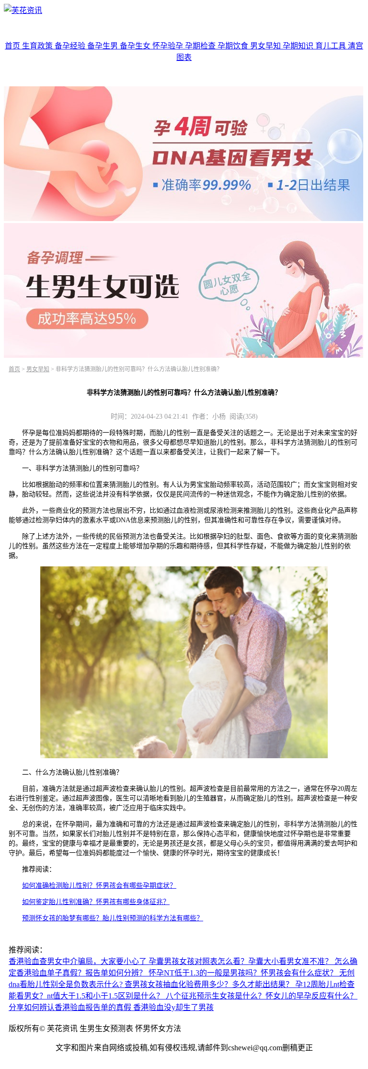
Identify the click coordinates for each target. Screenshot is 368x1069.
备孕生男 (103, 46)
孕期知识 (299, 46)
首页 (13, 46)
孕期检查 (201, 46)
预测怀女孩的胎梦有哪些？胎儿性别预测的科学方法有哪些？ (112, 918)
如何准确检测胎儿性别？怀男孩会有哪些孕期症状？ (99, 885)
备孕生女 (136, 46)
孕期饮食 (234, 46)
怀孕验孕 (168, 46)
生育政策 (38, 46)
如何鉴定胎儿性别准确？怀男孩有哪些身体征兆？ (96, 901)
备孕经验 (71, 46)
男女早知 (266, 46)
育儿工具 (331, 46)
